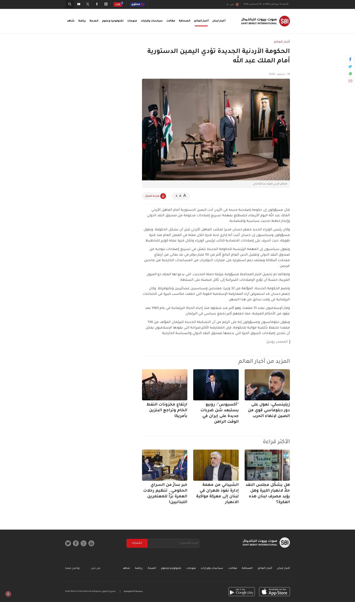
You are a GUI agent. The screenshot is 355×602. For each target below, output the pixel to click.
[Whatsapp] (350, 74)
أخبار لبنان (218, 21)
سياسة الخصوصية (133, 591)
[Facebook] (350, 59)
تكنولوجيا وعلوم (113, 21)
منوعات (132, 21)
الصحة (93, 21)
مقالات (170, 21)
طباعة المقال (152, 196)
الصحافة (184, 21)
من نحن (95, 568)
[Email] (350, 81)
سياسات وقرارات (152, 21)
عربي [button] (232, 5)
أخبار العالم (201, 21)
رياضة (82, 21)
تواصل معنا (72, 568)
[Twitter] (350, 66)
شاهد (71, 21)
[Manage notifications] (8, 594)
